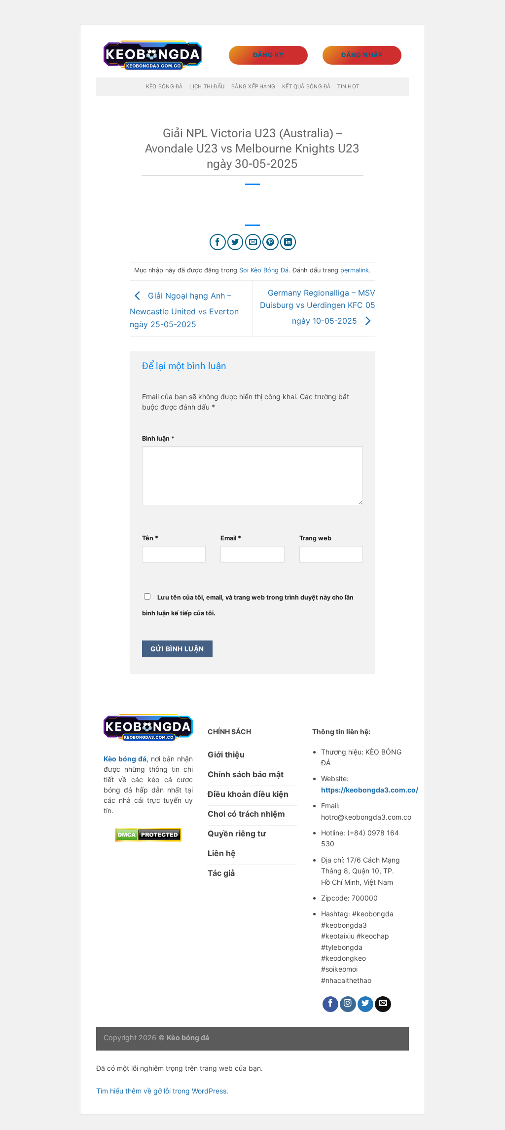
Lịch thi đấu (206, 86)
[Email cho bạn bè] (253, 242)
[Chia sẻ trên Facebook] (218, 242)
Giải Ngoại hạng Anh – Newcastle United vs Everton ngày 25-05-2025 (184, 309)
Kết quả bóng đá (306, 86)
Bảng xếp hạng (253, 86)
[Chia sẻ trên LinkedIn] (288, 242)
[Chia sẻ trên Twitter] (235, 242)
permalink (354, 270)
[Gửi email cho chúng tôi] (383, 1004)
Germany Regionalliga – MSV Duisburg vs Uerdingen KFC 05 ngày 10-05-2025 (317, 307)
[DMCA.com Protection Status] (148, 833)
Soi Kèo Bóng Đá (264, 270)
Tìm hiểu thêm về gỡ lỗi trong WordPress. (162, 1091)
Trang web (315, 538)
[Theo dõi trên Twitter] (366, 1004)
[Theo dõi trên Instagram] (348, 1004)
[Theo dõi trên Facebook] (331, 1004)
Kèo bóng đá (164, 86)
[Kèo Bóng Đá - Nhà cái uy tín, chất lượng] (153, 55)
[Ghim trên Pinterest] (270, 242)
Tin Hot (348, 86)
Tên (150, 538)
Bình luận (158, 438)
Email (230, 538)
